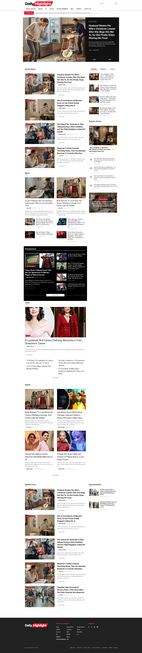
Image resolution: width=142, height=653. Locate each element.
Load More (55, 295)
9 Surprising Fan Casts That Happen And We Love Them (76, 285)
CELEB (51, 9)
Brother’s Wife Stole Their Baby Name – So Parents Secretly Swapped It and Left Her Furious (108, 99)
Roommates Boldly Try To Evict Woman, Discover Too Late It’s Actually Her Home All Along (108, 110)
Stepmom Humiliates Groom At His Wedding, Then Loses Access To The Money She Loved (108, 504)
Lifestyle (69, 629)
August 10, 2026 (37, 208)
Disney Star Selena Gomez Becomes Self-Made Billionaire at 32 (38, 456)
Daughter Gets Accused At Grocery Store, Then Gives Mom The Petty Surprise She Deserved (103, 204)
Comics (58, 632)
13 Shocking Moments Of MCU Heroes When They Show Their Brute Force (75, 276)
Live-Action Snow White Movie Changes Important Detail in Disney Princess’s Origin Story (69, 415)
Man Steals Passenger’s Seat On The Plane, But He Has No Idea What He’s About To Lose (105, 185)
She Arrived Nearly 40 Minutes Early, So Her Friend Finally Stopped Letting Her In (69, 103)
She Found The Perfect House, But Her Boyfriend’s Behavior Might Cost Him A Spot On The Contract (44, 221)
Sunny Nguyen (62, 108)
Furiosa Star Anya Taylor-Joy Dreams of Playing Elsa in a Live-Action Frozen (70, 456)
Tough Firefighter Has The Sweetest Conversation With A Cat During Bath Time (39, 203)
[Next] (57, 612)
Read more (96, 50)
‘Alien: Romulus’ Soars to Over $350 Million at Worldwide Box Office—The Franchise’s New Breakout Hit (76, 222)
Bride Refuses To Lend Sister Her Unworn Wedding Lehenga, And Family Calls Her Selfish (69, 203)
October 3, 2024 (70, 427)
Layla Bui (60, 155)
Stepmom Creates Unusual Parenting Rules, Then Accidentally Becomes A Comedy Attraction (71, 151)
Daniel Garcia (30, 346)
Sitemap (116, 647)
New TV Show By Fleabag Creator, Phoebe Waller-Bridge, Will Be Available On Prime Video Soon (76, 265)
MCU (72, 9)
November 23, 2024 (39, 346)
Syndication (104, 647)
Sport (78, 629)
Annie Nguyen (61, 84)
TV (46, 9)
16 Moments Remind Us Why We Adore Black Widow (77, 255)
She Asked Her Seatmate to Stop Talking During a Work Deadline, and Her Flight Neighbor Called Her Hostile (71, 128)
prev (94, 59)
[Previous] (54, 612)
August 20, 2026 (71, 84)
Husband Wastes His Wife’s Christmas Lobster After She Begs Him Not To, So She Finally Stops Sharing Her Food (62, 13)
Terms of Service (96, 647)
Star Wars (79, 632)
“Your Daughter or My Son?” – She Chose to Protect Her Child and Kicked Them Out (107, 76)
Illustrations (70, 627)
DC (57, 634)
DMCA (110, 647)
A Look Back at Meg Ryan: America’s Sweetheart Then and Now (71, 371)
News (68, 637)
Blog (57, 627)
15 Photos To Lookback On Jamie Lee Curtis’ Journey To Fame (39, 361)
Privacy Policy (87, 647)
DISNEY (78, 9)
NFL (68, 639)
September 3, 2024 (70, 469)
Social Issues (30, 9)
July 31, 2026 (67, 208)
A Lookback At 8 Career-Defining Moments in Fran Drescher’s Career (53, 341)
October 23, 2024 (72, 228)
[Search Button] (116, 3)
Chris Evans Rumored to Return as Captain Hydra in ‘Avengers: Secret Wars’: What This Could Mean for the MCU (76, 235)
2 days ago (103, 496)
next (110, 59)
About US (87, 9)
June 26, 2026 (40, 226)
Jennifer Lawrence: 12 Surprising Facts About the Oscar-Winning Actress (71, 362)
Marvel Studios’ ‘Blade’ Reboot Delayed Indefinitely (44, 233)
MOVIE (40, 9)
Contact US (79, 647)
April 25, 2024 (39, 277)
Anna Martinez (30, 277)
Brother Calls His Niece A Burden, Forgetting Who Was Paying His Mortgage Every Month (108, 492)
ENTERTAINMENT (62, 9)
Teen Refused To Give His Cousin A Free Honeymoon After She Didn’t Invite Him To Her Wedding (108, 88)
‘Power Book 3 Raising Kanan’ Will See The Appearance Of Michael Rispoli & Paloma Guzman (38, 272)
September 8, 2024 (38, 469)
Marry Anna (61, 427)
